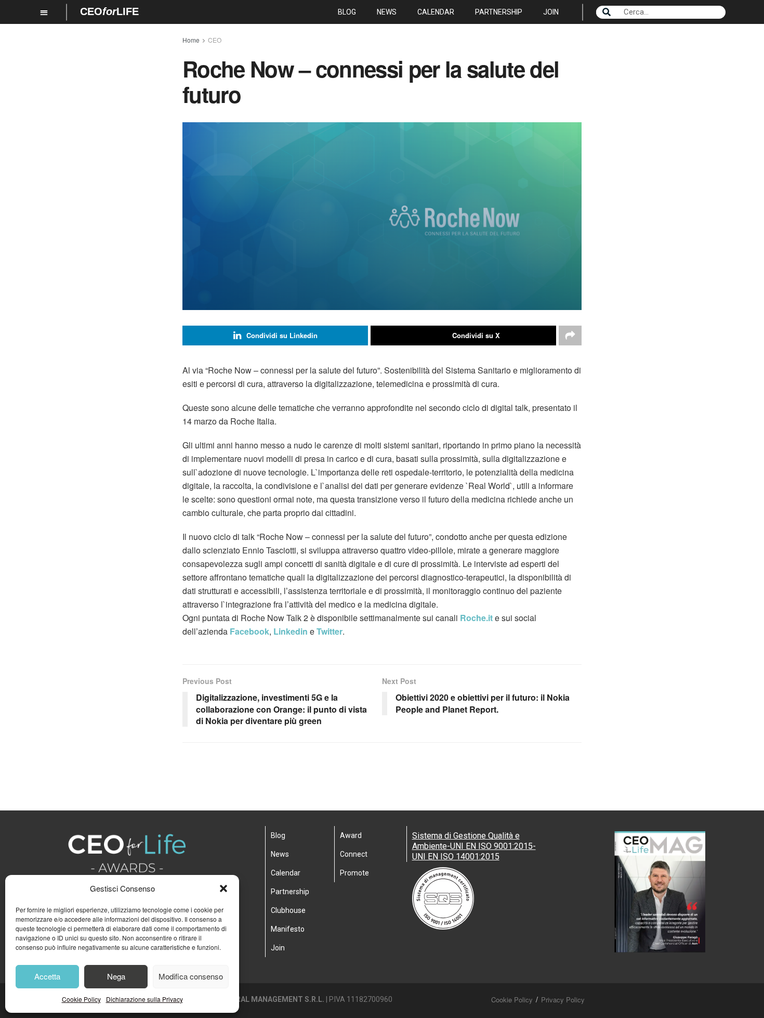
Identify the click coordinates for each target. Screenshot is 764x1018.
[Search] (606, 12)
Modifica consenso (191, 976)
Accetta (47, 976)
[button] (223, 888)
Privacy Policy (563, 999)
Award (351, 835)
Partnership (498, 12)
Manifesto (288, 929)
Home (191, 39)
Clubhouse (288, 910)
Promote (354, 873)
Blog (347, 12)
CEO (214, 39)
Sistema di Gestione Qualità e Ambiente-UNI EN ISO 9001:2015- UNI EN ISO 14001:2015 (474, 846)
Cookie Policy (81, 999)
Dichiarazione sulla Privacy (144, 999)
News (387, 12)
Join (551, 12)
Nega (116, 976)
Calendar (435, 12)
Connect (353, 854)
